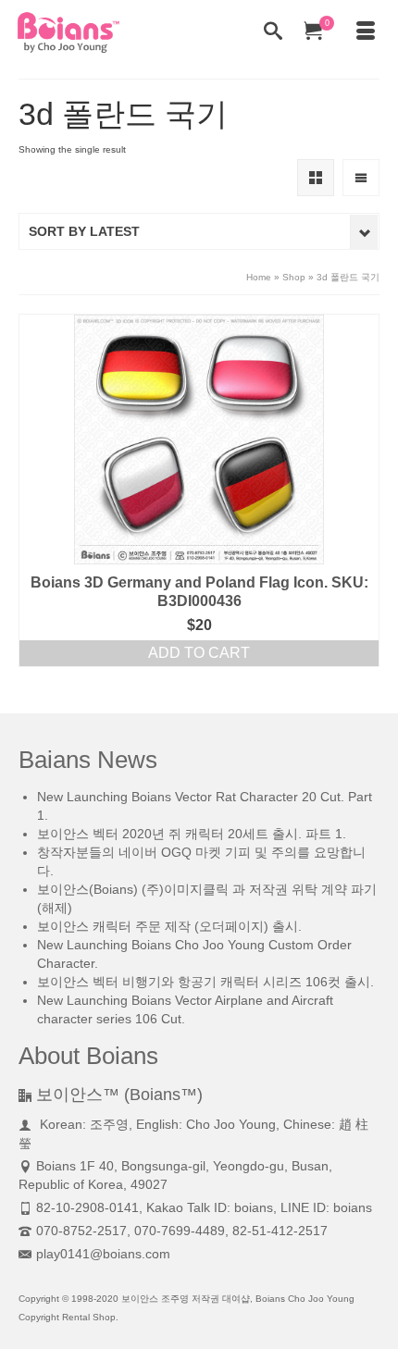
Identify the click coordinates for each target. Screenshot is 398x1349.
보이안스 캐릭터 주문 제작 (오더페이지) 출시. (169, 926)
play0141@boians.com (103, 1253)
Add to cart (199, 653)
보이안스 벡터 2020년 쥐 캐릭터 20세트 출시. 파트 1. (191, 833)
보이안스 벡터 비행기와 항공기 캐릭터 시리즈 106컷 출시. (205, 981)
